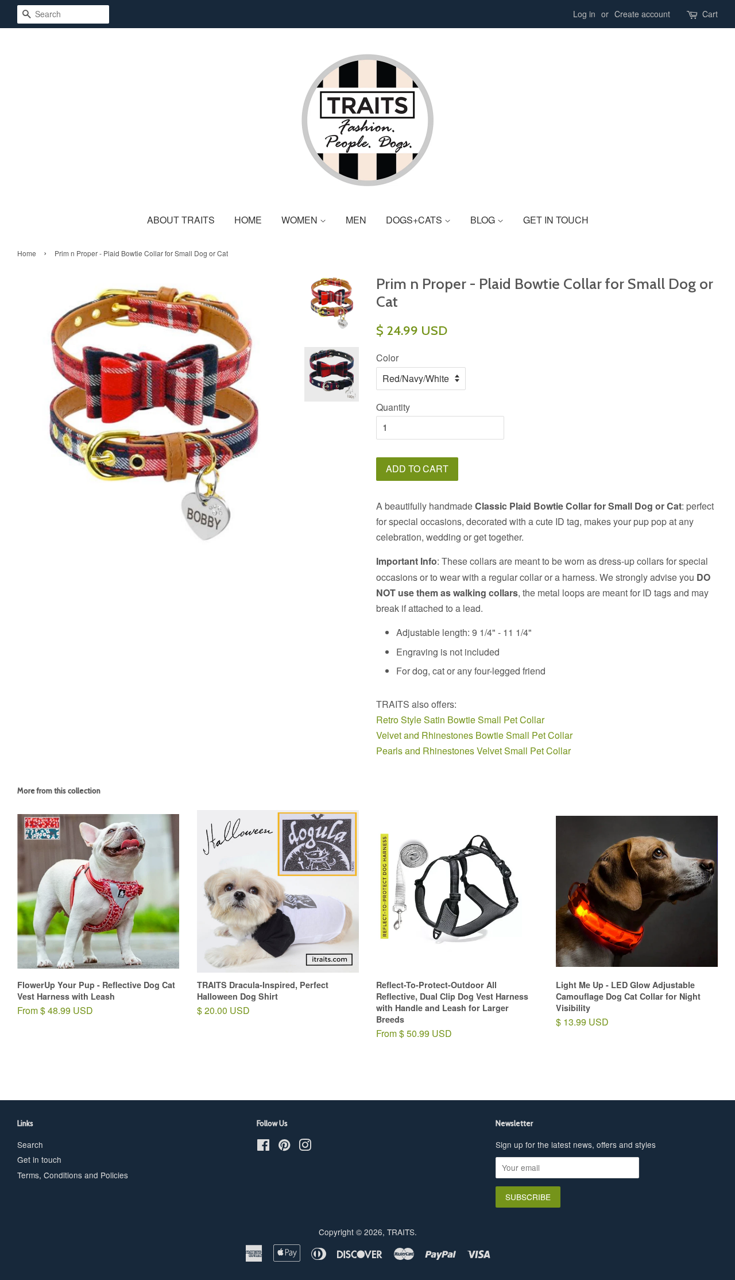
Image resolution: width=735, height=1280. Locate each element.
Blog (483, 219)
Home (248, 219)
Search (30, 1144)
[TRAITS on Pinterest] (284, 1146)
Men (356, 219)
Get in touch (39, 1159)
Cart (710, 14)
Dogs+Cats (415, 219)
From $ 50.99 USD (452, 1009)
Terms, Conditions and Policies (72, 1175)
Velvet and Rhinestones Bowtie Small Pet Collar (475, 735)
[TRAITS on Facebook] (263, 1146)
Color (387, 357)
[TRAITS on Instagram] (305, 1146)
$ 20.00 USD (262, 1004)
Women (300, 219)
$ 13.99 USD (628, 1009)
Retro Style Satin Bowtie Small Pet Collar (461, 719)
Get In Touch (556, 219)
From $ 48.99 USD (96, 998)
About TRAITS (181, 219)
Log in (584, 14)
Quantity (393, 407)
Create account (642, 14)
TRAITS (401, 1231)
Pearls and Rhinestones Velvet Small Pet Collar (473, 750)
